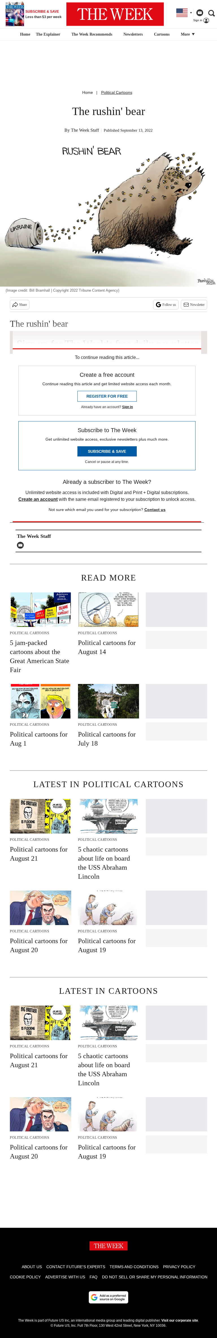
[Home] (24, 34)
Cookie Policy (25, 1277)
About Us (32, 1267)
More (186, 34)
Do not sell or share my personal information (154, 1277)
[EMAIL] (22, 545)
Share (23, 305)
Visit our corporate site (179, 1320)
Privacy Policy (179, 1267)
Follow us (169, 305)
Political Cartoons (116, 92)
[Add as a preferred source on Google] (108, 1297)
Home (87, 92)
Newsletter (197, 305)
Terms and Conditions (134, 1267)
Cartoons (162, 34)
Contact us (155, 509)
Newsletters (133, 34)
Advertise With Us (65, 1277)
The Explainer (48, 34)
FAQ (93, 1277)
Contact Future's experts (75, 1267)
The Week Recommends (91, 34)
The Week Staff (85, 130)
